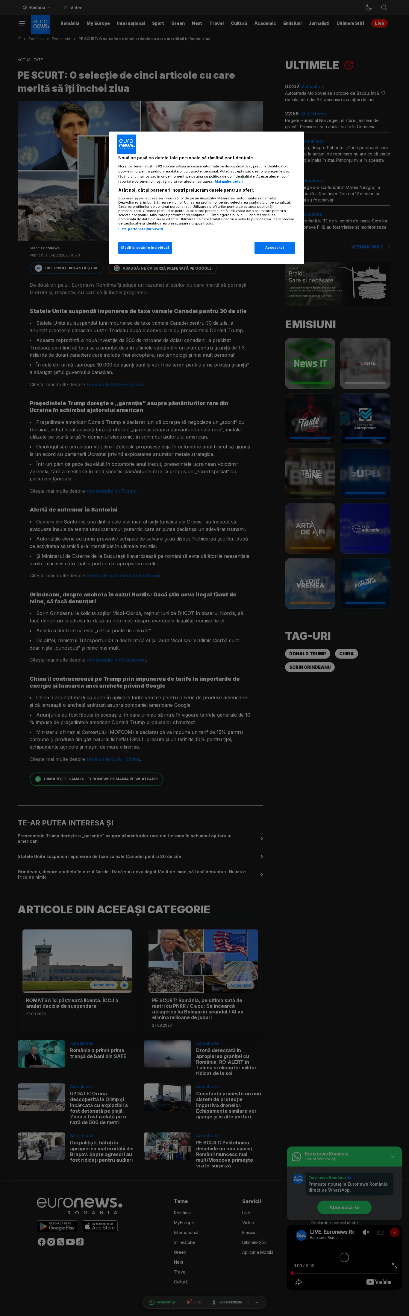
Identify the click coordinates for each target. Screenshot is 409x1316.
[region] (206, 198)
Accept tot (274, 247)
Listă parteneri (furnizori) (140, 229)
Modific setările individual (145, 247)
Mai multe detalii (229, 181)
